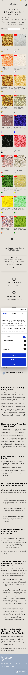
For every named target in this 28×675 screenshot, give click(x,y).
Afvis (14, 364)
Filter (23, 28)
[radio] (1, 51)
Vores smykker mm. (7, 666)
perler (19, 510)
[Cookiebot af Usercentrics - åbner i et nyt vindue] (20, 309)
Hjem (10, 9)
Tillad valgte (14, 359)
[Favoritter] (23, 4)
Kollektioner (15, 9)
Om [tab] (23, 313)
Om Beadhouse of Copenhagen (11, 663)
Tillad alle (14, 355)
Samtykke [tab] (5, 313)
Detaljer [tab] (14, 313)
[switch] (24, 341)
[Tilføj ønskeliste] (12, 36)
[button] (2, 29)
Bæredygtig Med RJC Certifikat (14, 299)
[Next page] (18, 239)
